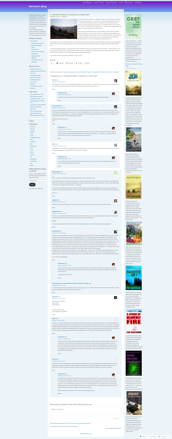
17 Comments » (116, 72)
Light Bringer (34, 53)
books (31, 133)
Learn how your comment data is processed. (79, 423)
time (110, 72)
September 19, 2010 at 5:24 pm (58, 145)
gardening (32, 141)
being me (32, 129)
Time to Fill (33, 73)
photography (33, 159)
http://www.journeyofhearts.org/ (85, 224)
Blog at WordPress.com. (86, 433)
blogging (32, 131)
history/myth (33, 146)
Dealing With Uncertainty (36, 86)
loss (91, 72)
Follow (32, 184)
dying (71, 72)
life (31, 157)
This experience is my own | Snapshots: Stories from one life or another (70, 283)
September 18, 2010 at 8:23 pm (58, 81)
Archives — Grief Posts (111, 2)
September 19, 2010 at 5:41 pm (64, 129)
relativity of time (105, 72)
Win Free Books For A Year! (36, 94)
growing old (78, 72)
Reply (53, 89)
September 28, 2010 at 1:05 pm (58, 285)
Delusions (32, 84)
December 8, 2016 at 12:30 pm (64, 375)
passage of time (97, 72)
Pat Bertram (61, 92)
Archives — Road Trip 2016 (126, 2)
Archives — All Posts (99, 2)
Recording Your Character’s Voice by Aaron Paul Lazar (64, 426)
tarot (31, 163)
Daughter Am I (34, 49)
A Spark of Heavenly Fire (37, 43)
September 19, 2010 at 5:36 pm (64, 158)
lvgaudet (54, 200)
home (31, 148)
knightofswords (56, 211)
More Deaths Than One (37, 60)
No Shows (32, 88)
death (67, 72)
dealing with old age (35, 137)
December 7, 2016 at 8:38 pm (64, 338)
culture (32, 135)
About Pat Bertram (87, 2)
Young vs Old (33, 82)
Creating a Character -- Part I (37, 98)
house (31, 150)
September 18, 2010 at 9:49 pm (58, 107)
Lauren (54, 80)
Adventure (32, 126)
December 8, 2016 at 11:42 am (58, 361)
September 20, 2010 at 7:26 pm (58, 213)
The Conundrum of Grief (36, 111)
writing (32, 165)
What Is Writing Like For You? (37, 115)
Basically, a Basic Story (35, 69)
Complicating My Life (35, 79)
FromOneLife (55, 231)
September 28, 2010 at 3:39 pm (64, 265)
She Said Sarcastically (35, 113)
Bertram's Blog (38, 6)
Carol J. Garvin (56, 106)
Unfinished (34, 62)
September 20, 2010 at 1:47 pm (58, 201)
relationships (33, 161)
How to (32, 152)
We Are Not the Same (35, 77)
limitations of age (86, 72)
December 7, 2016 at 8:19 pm (58, 320)
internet (32, 154)
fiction (31, 139)
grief (31, 144)
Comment (115, 418)
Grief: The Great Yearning (37, 51)
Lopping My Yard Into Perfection (38, 71)
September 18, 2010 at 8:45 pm (64, 94)
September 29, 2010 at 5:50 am (58, 298)
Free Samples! (138, 2)
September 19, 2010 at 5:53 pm (58, 173)
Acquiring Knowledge (35, 75)
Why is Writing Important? (36, 96)
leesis (53, 144)
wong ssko (55, 296)
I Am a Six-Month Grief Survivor (113, 428)
